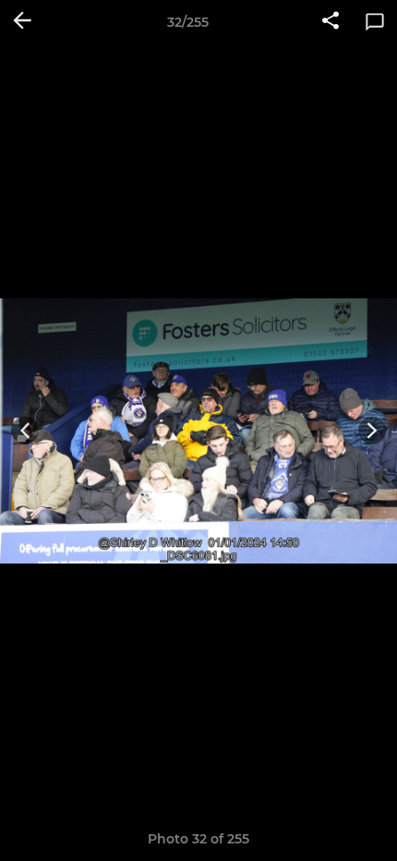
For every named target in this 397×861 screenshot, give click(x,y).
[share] (330, 22)
